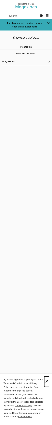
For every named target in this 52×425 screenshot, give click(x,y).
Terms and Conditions (14, 383)
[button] (26, 61)
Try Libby (11, 23)
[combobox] (20, 16)
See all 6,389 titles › (26, 53)
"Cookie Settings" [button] (23, 405)
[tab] (26, 47)
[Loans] (41, 16)
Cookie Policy (25, 416)
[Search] (4, 16)
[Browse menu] (47, 16)
